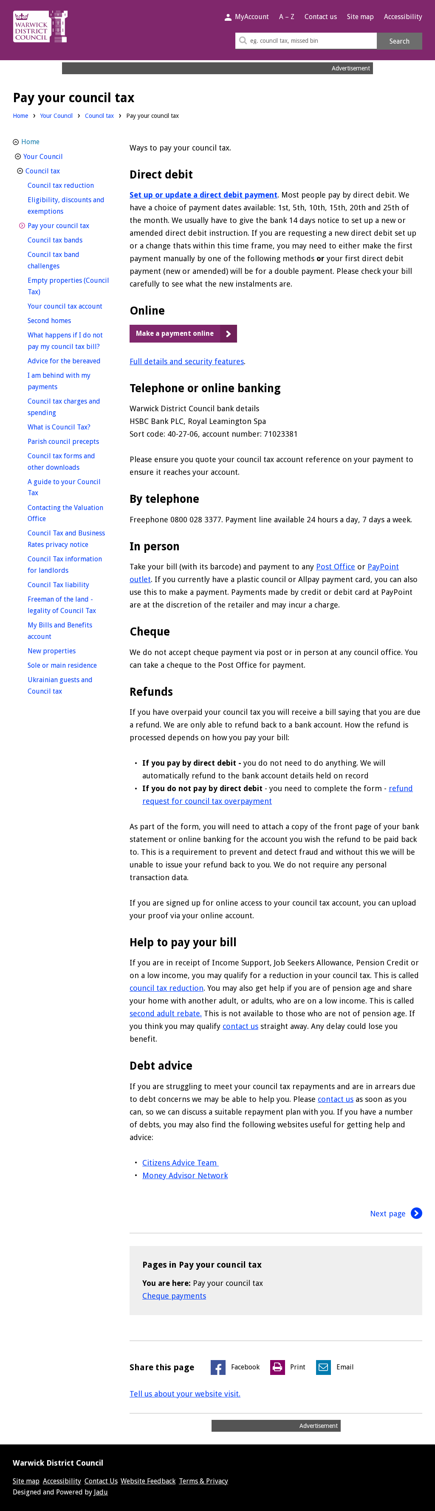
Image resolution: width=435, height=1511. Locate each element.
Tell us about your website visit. (185, 1393)
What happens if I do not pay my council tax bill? (69, 341)
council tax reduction (166, 988)
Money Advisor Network (185, 1175)
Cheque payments (174, 1295)
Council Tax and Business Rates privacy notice (69, 539)
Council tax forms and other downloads (69, 461)
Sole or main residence (69, 665)
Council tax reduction (69, 185)
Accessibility (403, 17)
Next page (389, 1213)
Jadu (101, 1492)
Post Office (335, 566)
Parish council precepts (69, 441)
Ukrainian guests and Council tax (60, 685)
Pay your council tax (69, 225)
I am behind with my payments (59, 381)
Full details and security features (187, 361)
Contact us (321, 17)
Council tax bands (69, 240)
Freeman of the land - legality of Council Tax (69, 605)
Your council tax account (69, 306)
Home (20, 115)
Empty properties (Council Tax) (68, 286)
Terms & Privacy (203, 1481)
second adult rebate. (166, 1013)
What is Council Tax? (69, 427)
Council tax (99, 115)
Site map (360, 17)
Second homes (65, 320)
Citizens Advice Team (180, 1162)
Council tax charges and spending (64, 407)
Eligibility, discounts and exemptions (66, 205)
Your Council (56, 115)
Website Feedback (148, 1481)
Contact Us (101, 1481)
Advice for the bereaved (69, 361)
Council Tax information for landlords (65, 564)
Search (400, 41)
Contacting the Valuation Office (65, 513)
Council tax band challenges (59, 260)
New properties (67, 651)
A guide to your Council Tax (64, 487)
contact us (240, 1026)
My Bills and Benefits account (60, 631)
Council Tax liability (69, 584)
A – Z (286, 17)
